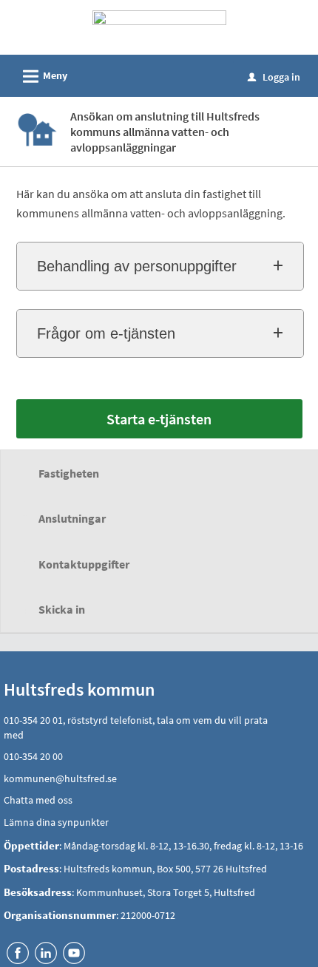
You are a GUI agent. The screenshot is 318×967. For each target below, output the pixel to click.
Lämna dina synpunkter (56, 822)
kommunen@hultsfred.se (60, 778)
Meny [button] (42, 76)
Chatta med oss (38, 800)
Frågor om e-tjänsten (106, 333)
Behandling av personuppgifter (137, 266)
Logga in (274, 77)
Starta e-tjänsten (159, 419)
